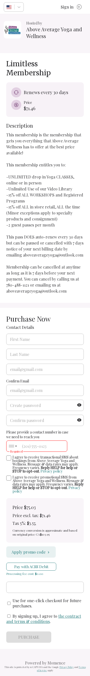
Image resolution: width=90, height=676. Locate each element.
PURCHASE (28, 637)
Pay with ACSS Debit (31, 566)
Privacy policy (51, 471)
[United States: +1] (12, 446)
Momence (56, 662)
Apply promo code (29, 552)
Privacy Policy (67, 666)
